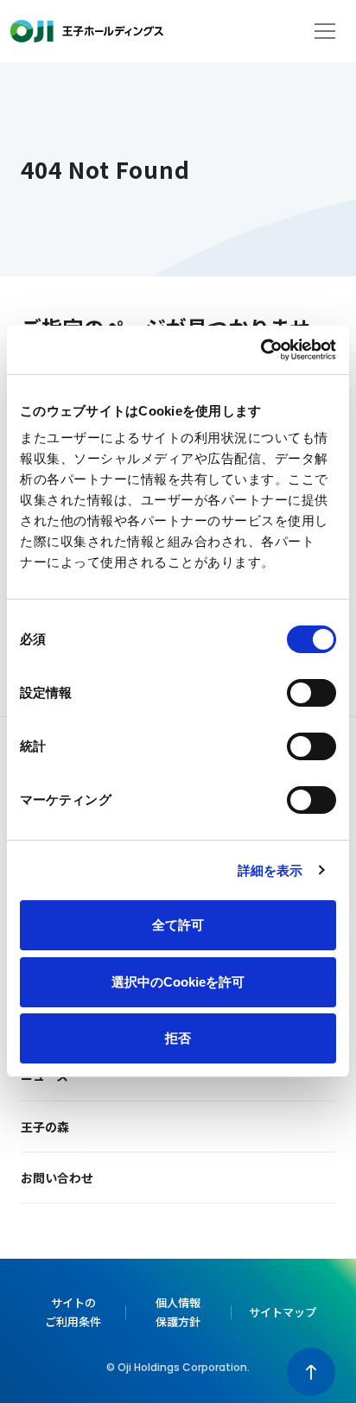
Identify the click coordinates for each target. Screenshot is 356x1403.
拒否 (178, 1038)
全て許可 (178, 924)
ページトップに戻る (311, 1372)
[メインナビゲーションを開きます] (325, 31)
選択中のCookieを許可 (178, 981)
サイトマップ (282, 1312)
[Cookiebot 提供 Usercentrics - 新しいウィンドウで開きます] (260, 350)
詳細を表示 (270, 870)
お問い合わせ (57, 1177)
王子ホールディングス (87, 31)
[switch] (311, 693)
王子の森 (45, 1126)
